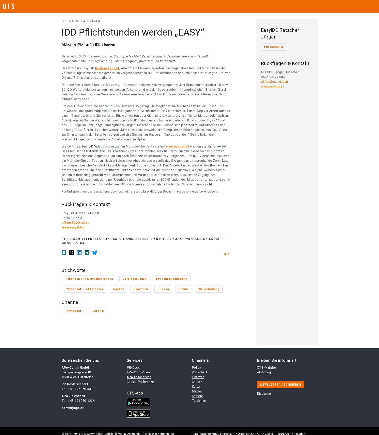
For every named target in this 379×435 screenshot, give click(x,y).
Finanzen (198, 377)
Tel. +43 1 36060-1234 (78, 401)
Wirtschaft (199, 372)
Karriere (197, 396)
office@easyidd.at (75, 223)
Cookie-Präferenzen (141, 382)
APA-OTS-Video (138, 372)
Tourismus (199, 401)
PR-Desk (133, 367)
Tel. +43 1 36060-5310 (78, 389)
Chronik (197, 382)
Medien (197, 391)
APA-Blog (264, 372)
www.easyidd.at (107, 68)
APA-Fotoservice (139, 377)
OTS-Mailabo (266, 367)
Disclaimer (264, 394)
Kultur (196, 386)
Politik (196, 367)
